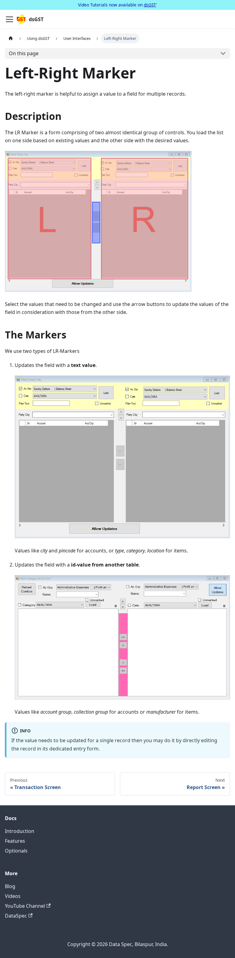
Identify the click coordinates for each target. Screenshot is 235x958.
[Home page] (11, 38)
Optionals (16, 850)
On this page (24, 53)
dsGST (150, 5)
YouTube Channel (25, 906)
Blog (10, 886)
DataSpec (16, 915)
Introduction (19, 831)
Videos (13, 896)
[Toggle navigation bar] (9, 19)
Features (15, 841)
